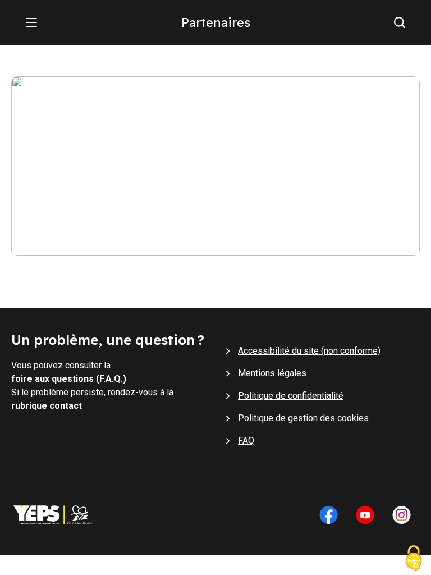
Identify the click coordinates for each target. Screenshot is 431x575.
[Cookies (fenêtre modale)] (413, 559)
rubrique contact (46, 405)
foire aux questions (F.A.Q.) (68, 378)
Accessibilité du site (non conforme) (309, 350)
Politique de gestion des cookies (303, 418)
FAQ (246, 440)
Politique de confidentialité (290, 395)
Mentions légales (272, 373)
